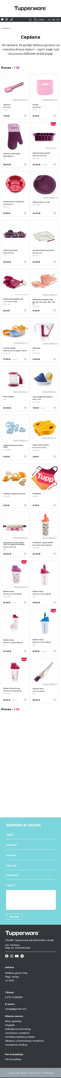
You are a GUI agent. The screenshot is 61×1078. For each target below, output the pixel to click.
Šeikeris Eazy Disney (11, 688)
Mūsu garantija (13, 1021)
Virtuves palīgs (9, 348)
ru (58, 19)
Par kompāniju (13, 1059)
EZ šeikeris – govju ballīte (43, 542)
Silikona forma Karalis (41, 153)
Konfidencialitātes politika (20, 1036)
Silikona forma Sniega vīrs (13, 202)
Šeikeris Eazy (8, 591)
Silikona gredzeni (10, 250)
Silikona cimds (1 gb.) (11, 153)
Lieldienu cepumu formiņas (14, 494)
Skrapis (36, 105)
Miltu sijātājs (8, 396)
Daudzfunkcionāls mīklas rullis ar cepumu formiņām (14, 543)
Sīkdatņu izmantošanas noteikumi (24, 1040)
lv (49, 19)
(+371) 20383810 (14, 997)
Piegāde (10, 1025)
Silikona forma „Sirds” (42, 202)
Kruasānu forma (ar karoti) (43, 250)
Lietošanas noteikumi (17, 1033)
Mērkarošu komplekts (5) (13, 299)
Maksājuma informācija (18, 1029)
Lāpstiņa (6, 105)
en (53, 19)
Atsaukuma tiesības (16, 1044)
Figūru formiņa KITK (41, 445)
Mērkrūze (36, 348)
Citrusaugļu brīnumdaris (43, 397)
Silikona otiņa (38, 689)
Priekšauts (37, 494)
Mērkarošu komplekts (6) (43, 299)
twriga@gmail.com (15, 1008)
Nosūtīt (14, 916)
